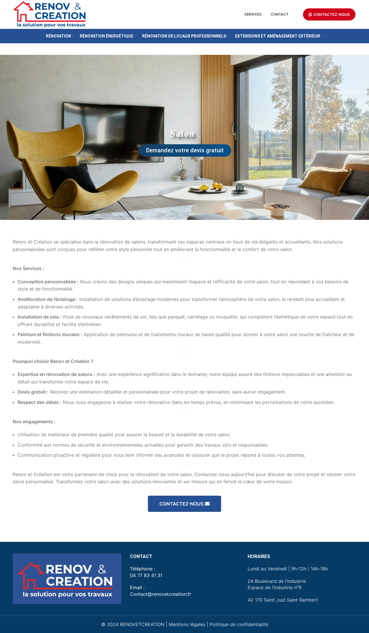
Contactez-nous (181, 504)
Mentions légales (187, 624)
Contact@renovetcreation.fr (160, 594)
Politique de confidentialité (239, 624)
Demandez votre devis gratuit (185, 150)
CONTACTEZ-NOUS (331, 14)
